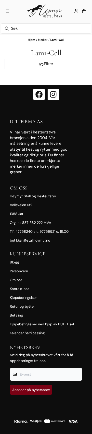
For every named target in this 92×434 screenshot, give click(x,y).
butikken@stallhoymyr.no (30, 240)
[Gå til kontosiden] (76, 11)
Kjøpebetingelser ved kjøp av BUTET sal (42, 324)
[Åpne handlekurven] (84, 11)
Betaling (16, 315)
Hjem (31, 40)
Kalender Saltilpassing (27, 333)
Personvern (19, 271)
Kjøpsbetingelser (23, 297)
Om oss (16, 280)
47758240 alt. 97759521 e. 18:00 (42, 231)
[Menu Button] (8, 11)
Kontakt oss (19, 289)
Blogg (14, 262)
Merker (42, 40)
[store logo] (46, 11)
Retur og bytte (22, 306)
